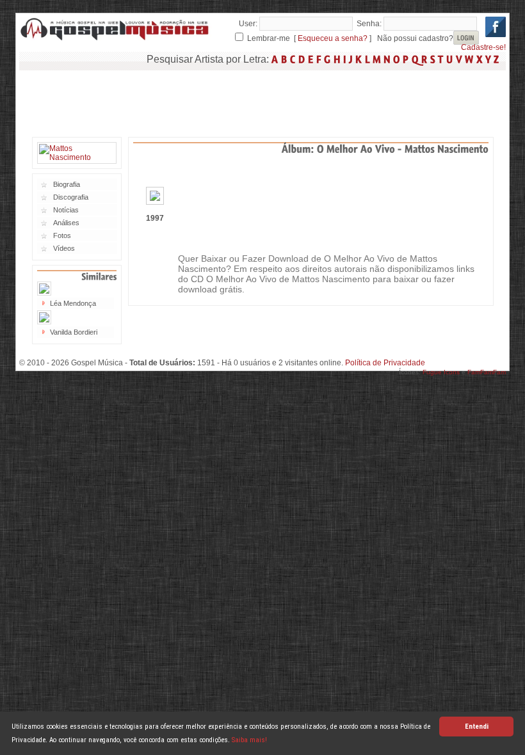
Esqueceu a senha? (333, 38)
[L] (367, 59)
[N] (387, 59)
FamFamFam (486, 372)
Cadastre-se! (483, 47)
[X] (479, 59)
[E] (311, 59)
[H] (337, 59)
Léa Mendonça (73, 303)
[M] (377, 59)
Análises (66, 222)
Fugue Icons (441, 372)
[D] (301, 59)
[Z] (496, 59)
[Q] (415, 59)
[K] (358, 59)
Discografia (70, 197)
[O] (396, 59)
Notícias (66, 210)
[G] (327, 59)
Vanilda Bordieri (73, 332)
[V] (459, 59)
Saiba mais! (249, 740)
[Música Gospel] (115, 38)
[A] (275, 59)
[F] (318, 59)
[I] (344, 59)
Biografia (66, 184)
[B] (284, 59)
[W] (469, 59)
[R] (424, 59)
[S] (432, 59)
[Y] (488, 59)
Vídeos (64, 248)
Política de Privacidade (385, 362)
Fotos (62, 235)
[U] (449, 59)
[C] (293, 59)
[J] (351, 59)
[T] (441, 59)
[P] (406, 59)
